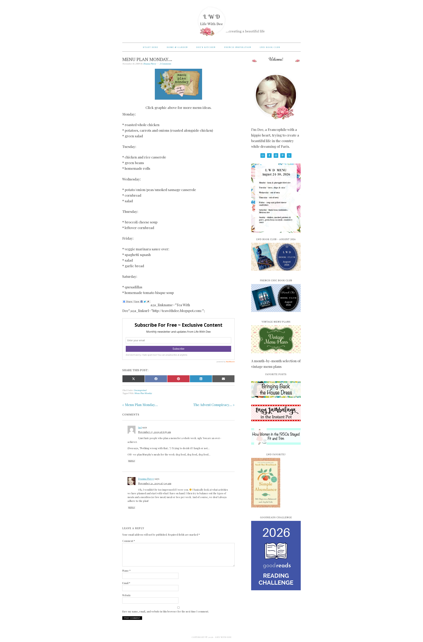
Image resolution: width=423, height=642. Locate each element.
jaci (140, 427)
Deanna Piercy (146, 478)
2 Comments (165, 63)
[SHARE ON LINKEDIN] (201, 378)
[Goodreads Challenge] (276, 555)
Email (126, 583)
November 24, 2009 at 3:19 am (154, 483)
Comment (128, 541)
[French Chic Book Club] (276, 313)
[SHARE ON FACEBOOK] (156, 378)
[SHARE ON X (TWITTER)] (133, 378)
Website (126, 595)
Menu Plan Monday (143, 393)
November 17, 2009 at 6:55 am (154, 432)
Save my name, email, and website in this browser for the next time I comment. (165, 611)
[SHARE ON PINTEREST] (178, 378)
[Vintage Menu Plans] (276, 355)
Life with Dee (211, 19)
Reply (131, 461)
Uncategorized (140, 390)
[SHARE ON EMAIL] (223, 378)
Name (126, 570)
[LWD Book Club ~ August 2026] (276, 272)
